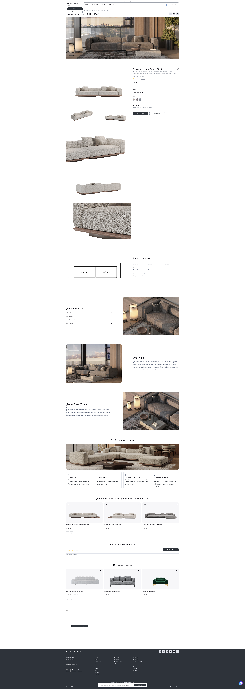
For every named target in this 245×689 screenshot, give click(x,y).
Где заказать (145, 7)
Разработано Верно (174, 686)
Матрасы (111, 7)
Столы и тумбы (98, 661)
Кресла (84, 7)
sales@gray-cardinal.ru (71, 664)
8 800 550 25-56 (166, 1)
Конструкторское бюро (137, 661)
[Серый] (140, 99)
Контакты (135, 670)
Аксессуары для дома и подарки (94, 7)
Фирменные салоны (137, 663)
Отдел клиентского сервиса (167, 7)
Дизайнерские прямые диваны (90, 10)
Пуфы (96, 663)
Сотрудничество (136, 666)
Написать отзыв (170, 549)
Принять (140, 685)
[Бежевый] (134, 99)
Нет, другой (75, 11)
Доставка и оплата (155, 7)
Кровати (107, 7)
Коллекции (116, 7)
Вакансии (135, 668)
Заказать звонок (175, 1)
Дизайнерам (112, 4)
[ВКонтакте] (174, 14)
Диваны (96, 659)
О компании (135, 659)
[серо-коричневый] (137, 99)
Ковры (103, 7)
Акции (121, 7)
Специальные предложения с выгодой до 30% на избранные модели (122, 1)
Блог (176, 7)
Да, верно (75, 8)
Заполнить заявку (80, 626)
